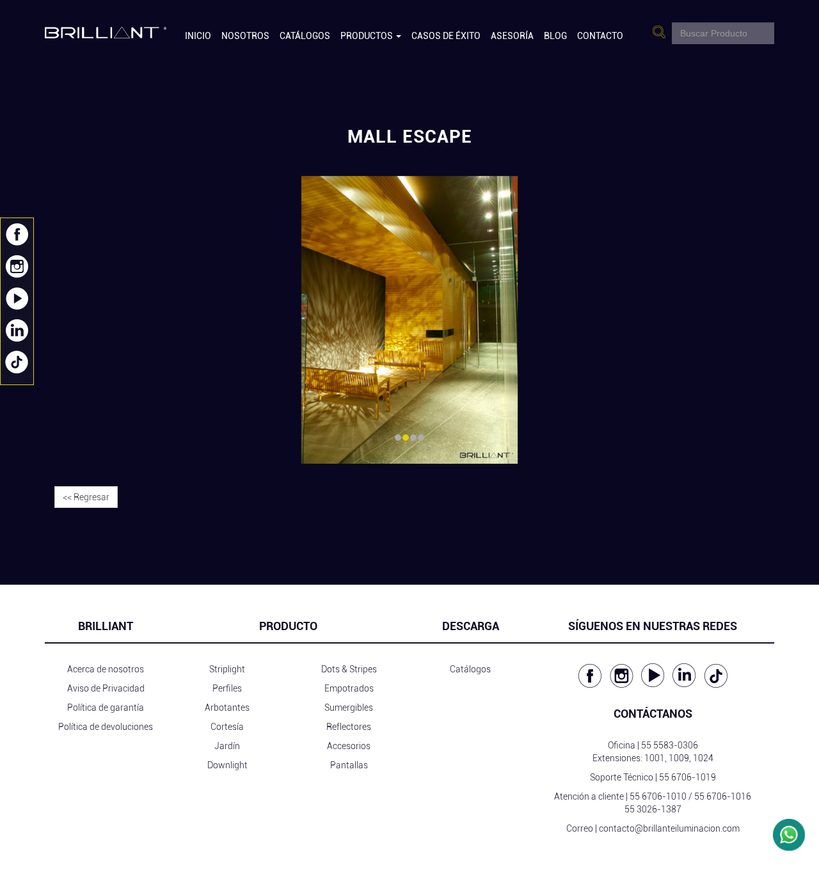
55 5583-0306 (669, 745)
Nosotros (245, 36)
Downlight (227, 765)
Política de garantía (105, 707)
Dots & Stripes (349, 669)
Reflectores (348, 727)
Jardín (227, 746)
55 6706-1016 (722, 796)
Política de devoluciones (105, 727)
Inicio (198, 36)
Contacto (600, 36)
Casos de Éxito (446, 36)
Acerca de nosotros (105, 669)
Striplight (227, 669)
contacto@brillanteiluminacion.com (669, 828)
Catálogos (305, 36)
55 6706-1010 (658, 796)
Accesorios (348, 746)
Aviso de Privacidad (106, 688)
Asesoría (512, 36)
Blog (555, 36)
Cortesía (227, 727)
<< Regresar (86, 497)
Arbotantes (227, 707)
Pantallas (349, 765)
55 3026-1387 (652, 809)
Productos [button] (367, 36)
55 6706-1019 (687, 777)
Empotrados (349, 688)
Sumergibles (348, 707)
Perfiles (227, 688)
